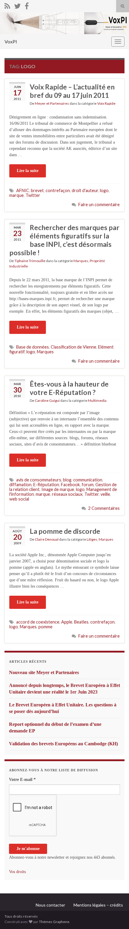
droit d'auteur (85, 190)
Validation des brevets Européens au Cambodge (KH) (63, 743)
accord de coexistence (37, 621)
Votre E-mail (22, 779)
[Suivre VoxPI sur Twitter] (17, 5)
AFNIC (22, 190)
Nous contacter (50, 904)
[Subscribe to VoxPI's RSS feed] (7, 5)
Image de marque (57, 489)
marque (16, 195)
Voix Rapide (106, 103)
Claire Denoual (46, 539)
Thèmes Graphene (54, 921)
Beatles (81, 621)
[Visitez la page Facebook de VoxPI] (27, 5)
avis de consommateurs (38, 479)
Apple (66, 621)
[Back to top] (115, 915)
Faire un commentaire (99, 204)
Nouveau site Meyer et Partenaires (44, 672)
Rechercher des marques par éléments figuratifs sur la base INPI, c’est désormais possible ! (64, 240)
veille (105, 494)
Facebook (70, 484)
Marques (81, 261)
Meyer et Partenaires (52, 103)
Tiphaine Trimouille (29, 261)
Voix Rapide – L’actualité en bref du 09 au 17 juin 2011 (72, 91)
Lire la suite (27, 170)
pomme (45, 626)
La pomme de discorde (65, 531)
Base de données (32, 346)
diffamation (20, 484)
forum (88, 484)
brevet (37, 190)
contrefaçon (58, 190)
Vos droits (17, 871)
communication (87, 479)
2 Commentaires (104, 508)
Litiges (92, 539)
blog (67, 479)
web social (19, 498)
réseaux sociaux (67, 494)
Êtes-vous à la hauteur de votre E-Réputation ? (69, 388)
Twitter (33, 195)
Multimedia (97, 400)
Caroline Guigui (47, 400)
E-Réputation (46, 484)
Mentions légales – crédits (98, 904)
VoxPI (10, 41)
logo (104, 190)
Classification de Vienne (73, 346)
